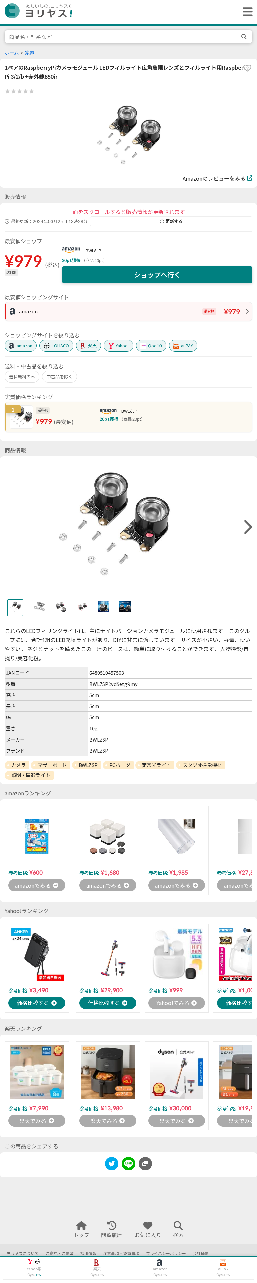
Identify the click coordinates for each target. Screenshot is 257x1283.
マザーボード (52, 765)
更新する (174, 221)
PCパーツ (119, 765)
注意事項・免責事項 (121, 1253)
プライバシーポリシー (166, 1253)
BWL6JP (93, 250)
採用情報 (88, 1253)
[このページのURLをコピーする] (145, 1163)
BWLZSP (88, 765)
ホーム (12, 53)
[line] (128, 1165)
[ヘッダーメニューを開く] (246, 12)
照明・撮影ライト (30, 775)
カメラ (18, 765)
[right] (247, 527)
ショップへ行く (157, 275)
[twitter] (111, 1165)
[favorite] (247, 68)
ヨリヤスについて (23, 1253)
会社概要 (201, 1253)
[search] (244, 36)
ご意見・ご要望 (60, 1253)
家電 (29, 53)
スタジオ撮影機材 (202, 765)
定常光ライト (156, 765)
